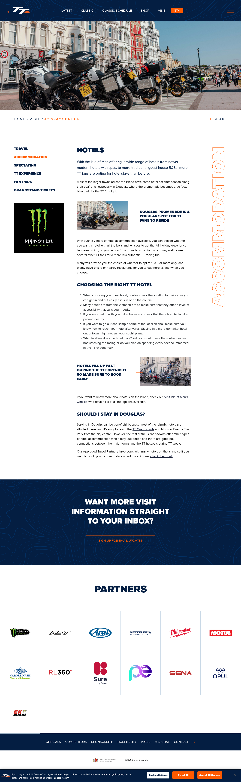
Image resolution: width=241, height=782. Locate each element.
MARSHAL (162, 742)
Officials (53, 742)
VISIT (35, 119)
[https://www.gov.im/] (109, 760)
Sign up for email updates (120, 540)
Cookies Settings (158, 775)
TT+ (176, 10)
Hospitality (127, 742)
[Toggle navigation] (230, 11)
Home (20, 119)
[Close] (235, 775)
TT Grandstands (143, 429)
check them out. (161, 456)
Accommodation (62, 119)
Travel (21, 148)
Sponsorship (102, 742)
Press (145, 742)
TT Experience (27, 173)
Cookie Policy (61, 778)
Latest (66, 10)
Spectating (25, 165)
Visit (161, 10)
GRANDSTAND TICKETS (34, 190)
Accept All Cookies (209, 775)
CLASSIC (87, 10)
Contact (181, 742)
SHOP (145, 10)
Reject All (183, 775)
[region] (120, 775)
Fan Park (23, 181)
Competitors (76, 742)
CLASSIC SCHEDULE (117, 10)
